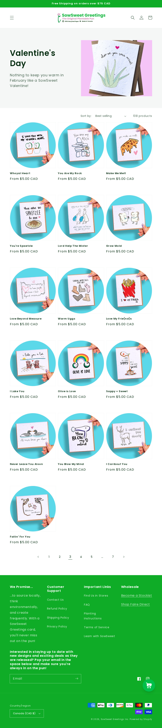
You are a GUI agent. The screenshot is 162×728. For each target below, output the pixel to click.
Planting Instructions (93, 616)
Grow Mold (114, 246)
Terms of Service (96, 627)
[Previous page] (38, 556)
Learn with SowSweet (99, 636)
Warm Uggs (66, 319)
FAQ (87, 605)
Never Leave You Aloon (26, 464)
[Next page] (123, 556)
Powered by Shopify (141, 719)
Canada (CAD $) (24, 713)
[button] (12, 17)
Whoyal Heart (20, 173)
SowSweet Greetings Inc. (115, 719)
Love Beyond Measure (25, 319)
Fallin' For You (20, 537)
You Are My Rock (70, 173)
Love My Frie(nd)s (119, 319)
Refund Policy (57, 609)
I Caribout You (116, 464)
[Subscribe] (76, 678)
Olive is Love (67, 391)
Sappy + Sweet (117, 391)
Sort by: (86, 116)
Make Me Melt (116, 173)
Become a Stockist (136, 595)
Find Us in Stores (96, 596)
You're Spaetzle (21, 246)
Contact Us (55, 600)
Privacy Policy (57, 626)
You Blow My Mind (71, 464)
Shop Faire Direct (135, 604)
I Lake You (17, 391)
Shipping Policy (58, 618)
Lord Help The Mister (73, 246)
